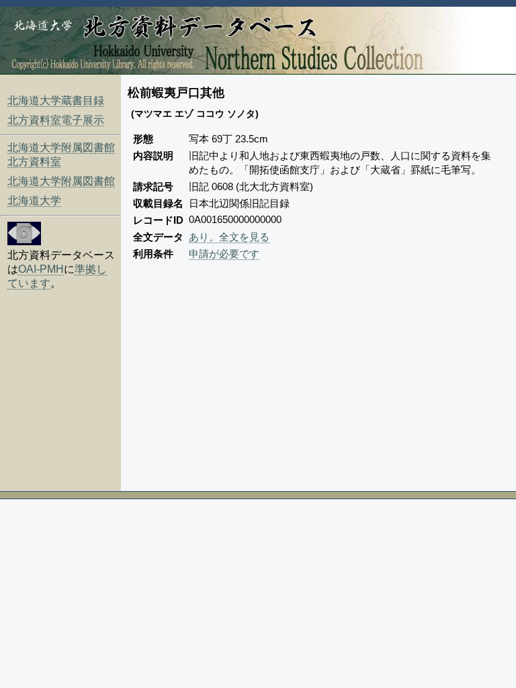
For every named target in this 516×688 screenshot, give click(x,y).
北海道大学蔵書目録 (55, 100)
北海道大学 (34, 200)
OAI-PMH (41, 269)
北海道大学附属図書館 (61, 181)
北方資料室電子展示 (55, 120)
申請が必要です (224, 253)
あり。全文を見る (229, 237)
